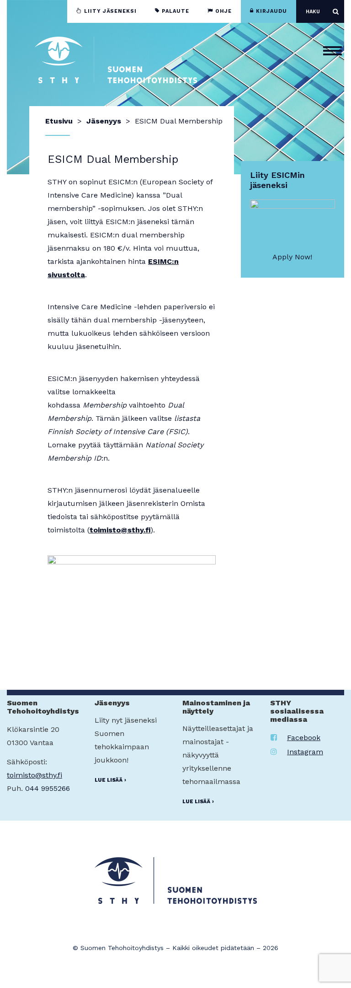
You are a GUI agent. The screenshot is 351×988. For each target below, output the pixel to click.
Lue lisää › (110, 780)
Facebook (303, 737)
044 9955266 (47, 788)
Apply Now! (292, 256)
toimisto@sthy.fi (120, 530)
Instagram (305, 751)
